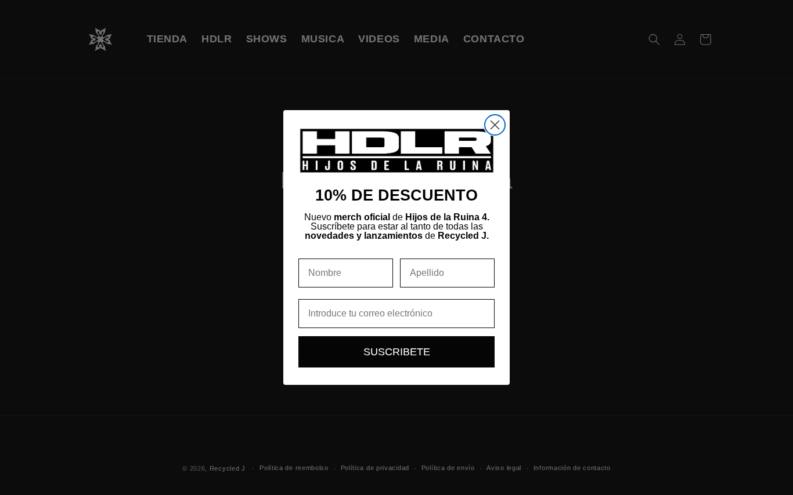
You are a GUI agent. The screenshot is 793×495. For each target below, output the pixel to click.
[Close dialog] (495, 125)
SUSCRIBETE (396, 352)
